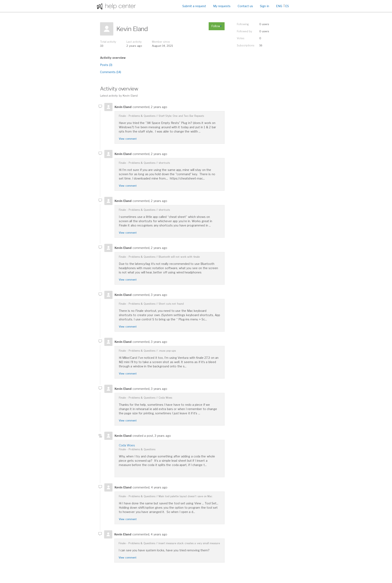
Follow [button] (215, 26)
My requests (222, 6)
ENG (279, 6)
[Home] (116, 6)
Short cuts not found (171, 303)
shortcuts (164, 162)
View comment (128, 138)
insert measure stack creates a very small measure (189, 543)
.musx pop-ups (167, 350)
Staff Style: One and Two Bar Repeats (181, 115)
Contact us (245, 6)
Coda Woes (165, 397)
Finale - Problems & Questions (137, 115)
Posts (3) (106, 65)
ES (287, 6)
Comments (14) (110, 72)
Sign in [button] (264, 6)
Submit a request (194, 6)
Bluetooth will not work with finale (179, 256)
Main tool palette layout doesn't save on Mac (186, 496)
